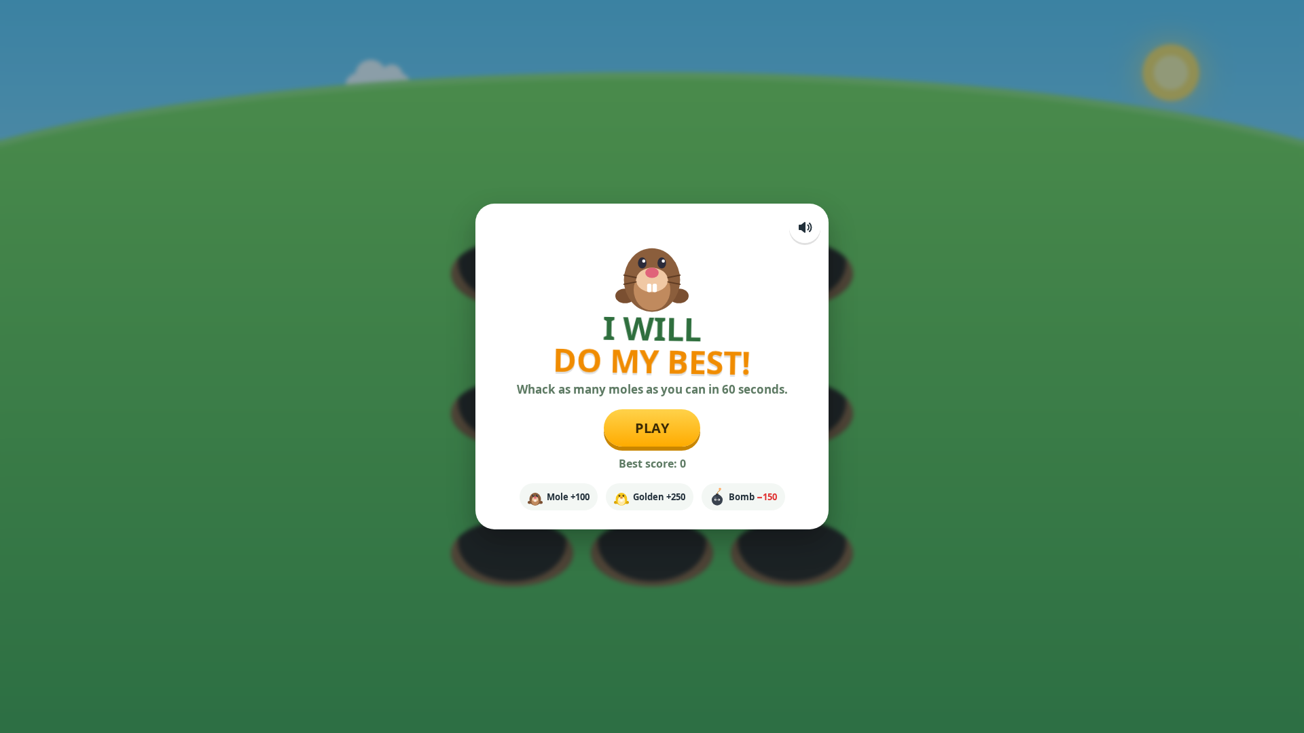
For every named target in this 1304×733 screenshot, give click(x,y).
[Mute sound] (804, 227)
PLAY (652, 428)
